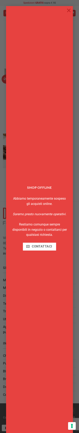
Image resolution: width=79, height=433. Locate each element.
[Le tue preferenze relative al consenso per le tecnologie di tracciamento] (72, 426)
